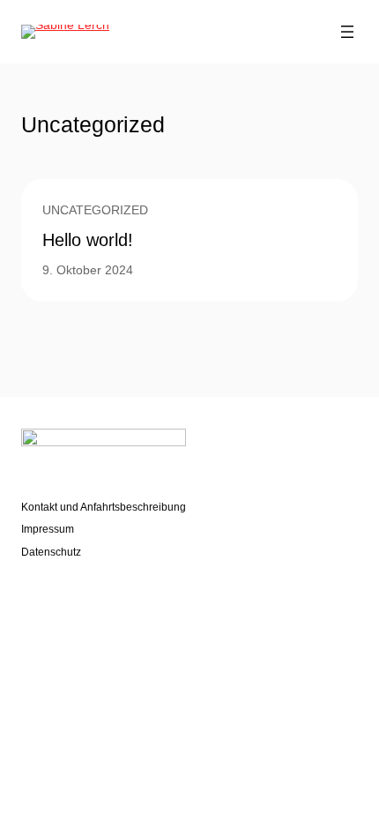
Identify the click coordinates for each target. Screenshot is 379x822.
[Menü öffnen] (347, 31)
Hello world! (87, 240)
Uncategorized (95, 210)
